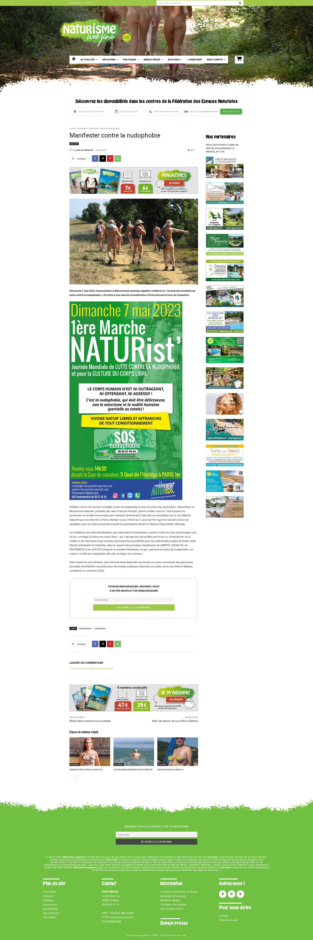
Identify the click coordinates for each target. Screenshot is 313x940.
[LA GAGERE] (225, 228)
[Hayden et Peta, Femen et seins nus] (89, 751)
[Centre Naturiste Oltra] (225, 491)
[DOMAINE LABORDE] (225, 280)
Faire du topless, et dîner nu (170, 769)
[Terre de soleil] (225, 465)
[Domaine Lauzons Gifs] (225, 388)
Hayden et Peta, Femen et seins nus (86, 769)
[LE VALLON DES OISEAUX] (225, 331)
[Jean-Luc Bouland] (71, 150)
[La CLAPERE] (225, 306)
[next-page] (77, 777)
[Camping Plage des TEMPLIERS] (225, 254)
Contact (223, 915)
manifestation (85, 628)
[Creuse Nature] (225, 362)
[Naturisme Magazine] (95, 32)
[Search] (240, 3)
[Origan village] (225, 203)
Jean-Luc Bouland (84, 150)
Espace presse (174, 923)
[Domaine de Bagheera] (225, 439)
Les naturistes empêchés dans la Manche (132, 769)
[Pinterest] (110, 158)
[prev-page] (71, 777)
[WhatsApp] (117, 158)
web (184, 935)
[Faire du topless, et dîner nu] (177, 751)
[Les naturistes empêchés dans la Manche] (133, 751)
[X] (102, 158)
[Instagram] (231, 894)
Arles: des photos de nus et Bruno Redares (175, 720)
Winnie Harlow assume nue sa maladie (90, 720)
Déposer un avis (228, 920)
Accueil (72, 128)
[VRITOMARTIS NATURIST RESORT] (225, 177)
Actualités (82, 128)
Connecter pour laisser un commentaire (92, 668)
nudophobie (100, 628)
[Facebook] (95, 158)
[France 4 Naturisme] (225, 413)
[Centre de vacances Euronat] (225, 516)
